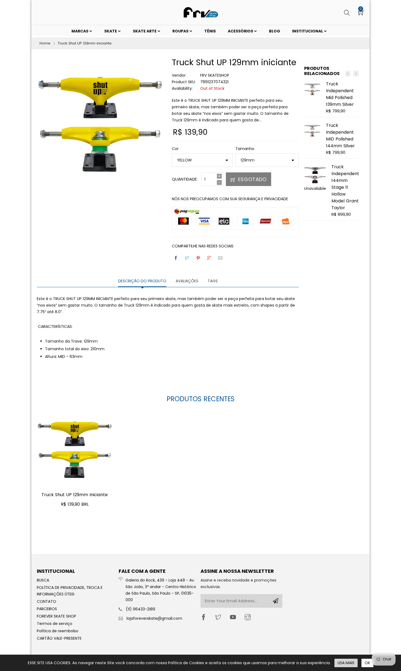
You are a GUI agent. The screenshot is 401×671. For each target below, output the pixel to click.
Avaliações (187, 281)
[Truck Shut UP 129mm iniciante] (75, 448)
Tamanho (244, 148)
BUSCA (43, 580)
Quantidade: (184, 179)
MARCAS (80, 31)
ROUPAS (180, 31)
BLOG (274, 31)
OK (367, 663)
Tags (213, 281)
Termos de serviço (54, 623)
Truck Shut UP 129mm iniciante (74, 495)
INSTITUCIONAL (308, 31)
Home (45, 43)
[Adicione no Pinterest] (198, 258)
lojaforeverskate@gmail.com (154, 618)
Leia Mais (346, 663)
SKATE (111, 31)
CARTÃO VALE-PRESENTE (59, 638)
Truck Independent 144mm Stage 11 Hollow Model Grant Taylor (345, 187)
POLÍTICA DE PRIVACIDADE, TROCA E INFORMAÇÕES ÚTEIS (70, 591)
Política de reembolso (57, 631)
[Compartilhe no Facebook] (176, 258)
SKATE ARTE (145, 31)
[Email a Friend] (220, 258)
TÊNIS (210, 31)
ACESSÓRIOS (241, 31)
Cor (175, 148)
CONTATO (46, 601)
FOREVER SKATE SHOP (56, 616)
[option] (331, 152)
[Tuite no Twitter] (187, 258)
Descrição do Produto (142, 281)
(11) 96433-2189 (140, 609)
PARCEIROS (47, 609)
